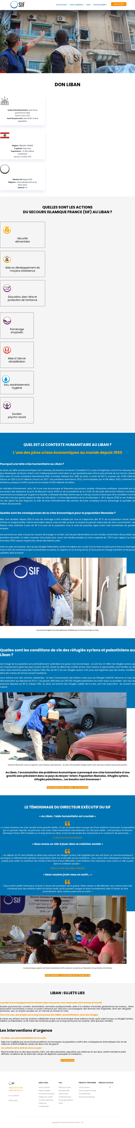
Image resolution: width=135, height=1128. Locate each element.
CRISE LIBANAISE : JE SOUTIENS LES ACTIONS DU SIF (67, 975)
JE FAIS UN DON (67, 1060)
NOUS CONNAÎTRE (76, 5)
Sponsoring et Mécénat (87, 1097)
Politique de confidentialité (44, 1104)
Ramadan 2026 (64, 1091)
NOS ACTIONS (61, 5)
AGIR (88, 5)
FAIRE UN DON (119, 4)
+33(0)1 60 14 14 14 (15, 1090)
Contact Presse (84, 1087)
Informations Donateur (47, 1094)
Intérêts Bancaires (65, 1097)
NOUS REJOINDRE (99, 5)
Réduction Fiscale (65, 1087)
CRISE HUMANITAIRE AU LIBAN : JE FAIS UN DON (67, 787)
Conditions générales (46, 1100)
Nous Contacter (44, 1087)
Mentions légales (44, 1091)
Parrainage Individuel (66, 1100)
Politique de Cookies (45, 1097)
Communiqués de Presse (87, 1091)
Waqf (61, 1103)
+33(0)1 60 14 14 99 (16, 1088)
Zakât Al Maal (63, 1094)
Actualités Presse (84, 1094)
